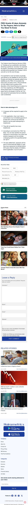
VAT (15, 175)
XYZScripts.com (21, 504)
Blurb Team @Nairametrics (22, 369)
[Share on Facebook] (7, 32)
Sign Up (14, 488)
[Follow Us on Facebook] (12, 495)
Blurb (5, 16)
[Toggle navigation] (23, 11)
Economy (3, 464)
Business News (5, 168)
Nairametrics (3, 37)
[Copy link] (19, 32)
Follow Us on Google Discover (20, 37)
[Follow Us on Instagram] (19, 495)
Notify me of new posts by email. (11, 336)
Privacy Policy (4, 449)
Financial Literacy (5, 471)
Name (4, 304)
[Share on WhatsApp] (15, 32)
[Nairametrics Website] (9, 11)
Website (4, 319)
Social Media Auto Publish (8, 504)
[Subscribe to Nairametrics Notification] (25, 502)
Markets (3, 466)
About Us (3, 444)
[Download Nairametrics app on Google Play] (14, 428)
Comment (5, 285)
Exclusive (3, 461)
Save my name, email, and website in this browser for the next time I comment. (13, 329)
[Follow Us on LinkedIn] (16, 495)
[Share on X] (3, 32)
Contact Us (3, 446)
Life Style (3, 474)
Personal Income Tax (7, 171)
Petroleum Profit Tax (19, 171)
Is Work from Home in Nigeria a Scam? (11, 366)
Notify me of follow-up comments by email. (14, 334)
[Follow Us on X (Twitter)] (22, 495)
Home (2, 16)
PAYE (14, 168)
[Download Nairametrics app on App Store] (14, 434)
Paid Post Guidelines (5, 453)
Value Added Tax (6, 175)
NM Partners (4, 451)
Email (4, 312)
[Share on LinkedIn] (11, 32)
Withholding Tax (5, 178)
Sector (2, 469)
